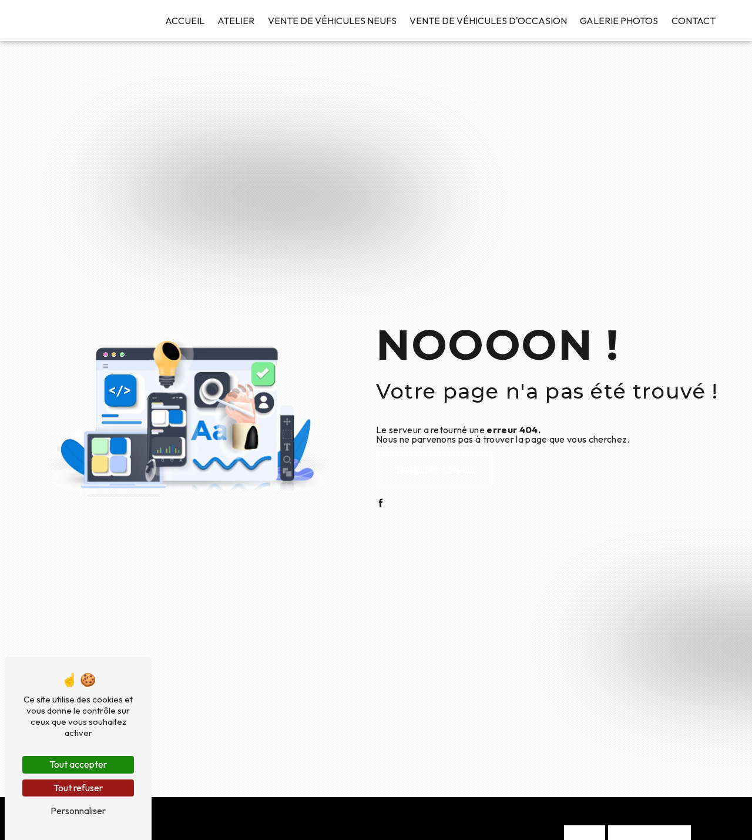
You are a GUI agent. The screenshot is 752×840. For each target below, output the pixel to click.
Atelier (235, 20)
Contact (694, 20)
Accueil (184, 20)
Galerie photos (619, 20)
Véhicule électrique (649, 834)
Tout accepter (78, 764)
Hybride (584, 834)
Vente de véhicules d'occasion (488, 20)
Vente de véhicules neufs (332, 20)
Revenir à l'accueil (434, 470)
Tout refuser (78, 788)
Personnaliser (78, 810)
